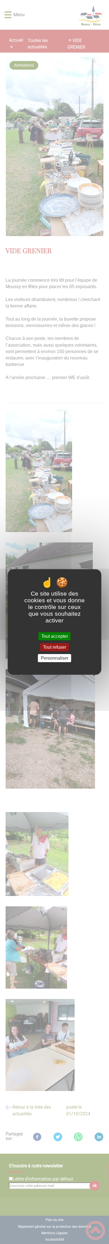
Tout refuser (54, 647)
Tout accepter (54, 636)
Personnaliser (54, 658)
